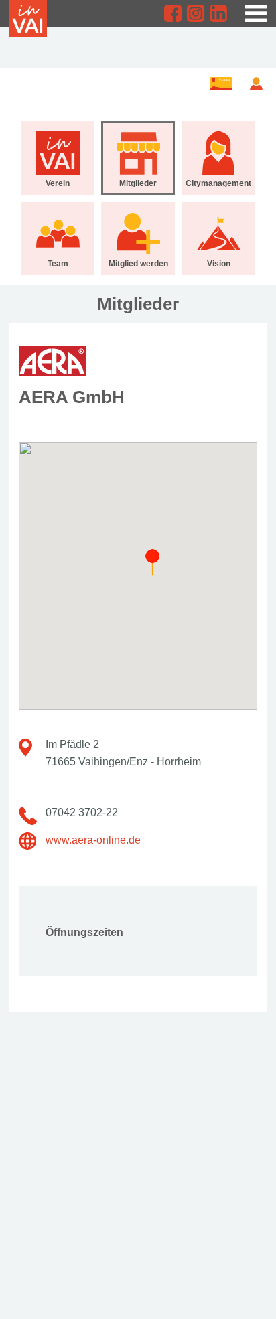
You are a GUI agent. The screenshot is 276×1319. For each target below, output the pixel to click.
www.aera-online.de (93, 840)
